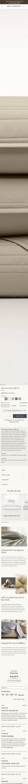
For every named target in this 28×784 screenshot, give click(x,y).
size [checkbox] (3, 694)
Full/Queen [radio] (14, 405)
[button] (26, 383)
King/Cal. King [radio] (23, 405)
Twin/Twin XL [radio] (5, 405)
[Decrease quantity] (3, 416)
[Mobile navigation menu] (3, 6)
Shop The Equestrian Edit (14, 3)
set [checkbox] (16, 694)
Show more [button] (21, 695)
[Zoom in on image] (2, 11)
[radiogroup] (14, 398)
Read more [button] (10, 747)
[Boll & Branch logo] (14, 6)
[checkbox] (3, 410)
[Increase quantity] (10, 416)
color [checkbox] (7, 694)
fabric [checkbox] (11, 694)
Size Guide (22, 402)
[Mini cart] (26, 6)
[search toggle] (23, 6)
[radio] (2, 398)
